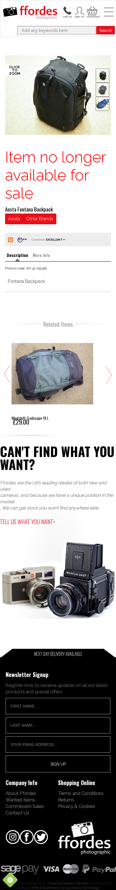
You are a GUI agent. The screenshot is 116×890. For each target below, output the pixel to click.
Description (17, 255)
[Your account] (67, 10)
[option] (58, 95)
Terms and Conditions (81, 793)
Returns (66, 800)
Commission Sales (25, 806)
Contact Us (17, 813)
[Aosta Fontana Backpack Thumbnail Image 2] (102, 104)
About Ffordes (21, 793)
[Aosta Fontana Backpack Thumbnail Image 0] (58, 95)
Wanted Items (20, 800)
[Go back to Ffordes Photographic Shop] (30, 13)
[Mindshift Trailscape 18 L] (52, 378)
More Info (41, 255)
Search (105, 30)
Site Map (82, 883)
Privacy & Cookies (76, 806)
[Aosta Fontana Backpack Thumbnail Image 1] (102, 89)
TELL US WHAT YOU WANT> (27, 521)
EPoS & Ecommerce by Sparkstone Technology (65, 888)
